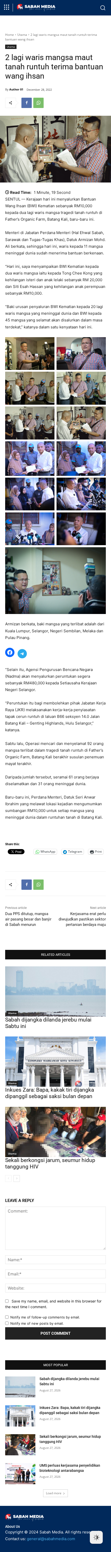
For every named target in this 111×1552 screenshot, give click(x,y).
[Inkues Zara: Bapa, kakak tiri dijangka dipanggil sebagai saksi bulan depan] (55, 1061)
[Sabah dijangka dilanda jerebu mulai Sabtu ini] (55, 991)
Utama (22, 34)
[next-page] (16, 1178)
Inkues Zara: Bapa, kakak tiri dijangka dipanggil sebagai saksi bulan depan (49, 1093)
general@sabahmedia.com (51, 1538)
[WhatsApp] (38, 103)
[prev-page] (8, 1178)
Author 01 (16, 89)
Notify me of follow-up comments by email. (45, 1317)
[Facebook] (26, 103)
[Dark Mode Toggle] (96, 1537)
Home (9, 34)
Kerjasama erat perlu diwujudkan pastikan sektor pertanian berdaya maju (82, 919)
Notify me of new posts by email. (37, 1323)
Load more (53, 1493)
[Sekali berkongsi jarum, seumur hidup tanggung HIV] (55, 1132)
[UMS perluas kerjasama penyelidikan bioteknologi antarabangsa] (20, 1473)
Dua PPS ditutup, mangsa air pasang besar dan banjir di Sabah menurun (28, 919)
